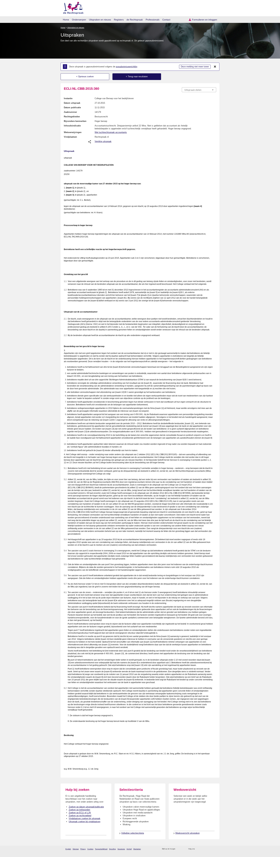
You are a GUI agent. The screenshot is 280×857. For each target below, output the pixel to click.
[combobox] (199, 90)
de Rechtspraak (135, 19)
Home (66, 19)
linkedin (210, 849)
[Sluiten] (215, 66)
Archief (129, 849)
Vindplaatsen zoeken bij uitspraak (84, 818)
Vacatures (121, 849)
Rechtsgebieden (72, 116)
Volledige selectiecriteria (132, 833)
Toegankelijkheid (101, 849)
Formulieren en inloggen (204, 19)
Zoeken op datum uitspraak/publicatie (86, 807)
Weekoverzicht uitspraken (187, 833)
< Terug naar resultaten (137, 76)
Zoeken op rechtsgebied (80, 815)
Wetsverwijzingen (73, 132)
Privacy (83, 849)
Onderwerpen (79, 19)
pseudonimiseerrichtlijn (126, 66)
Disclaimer (137, 849)
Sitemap (76, 849)
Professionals (152, 19)
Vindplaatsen (70, 137)
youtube (214, 849)
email (182, 849)
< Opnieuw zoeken (85, 76)
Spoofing (112, 849)
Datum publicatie (72, 107)
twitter (197, 849)
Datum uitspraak (72, 103)
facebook (202, 849)
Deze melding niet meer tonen (195, 66)
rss (178, 849)
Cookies (90, 849)
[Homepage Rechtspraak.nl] (72, 7)
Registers (119, 19)
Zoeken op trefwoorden (79, 809)
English (68, 849)
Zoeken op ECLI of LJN (80, 812)
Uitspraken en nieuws (100, 19)
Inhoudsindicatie (72, 125)
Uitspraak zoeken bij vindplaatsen (84, 821)
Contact (166, 19)
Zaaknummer (70, 112)
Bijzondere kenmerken (75, 121)
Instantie (68, 98)
